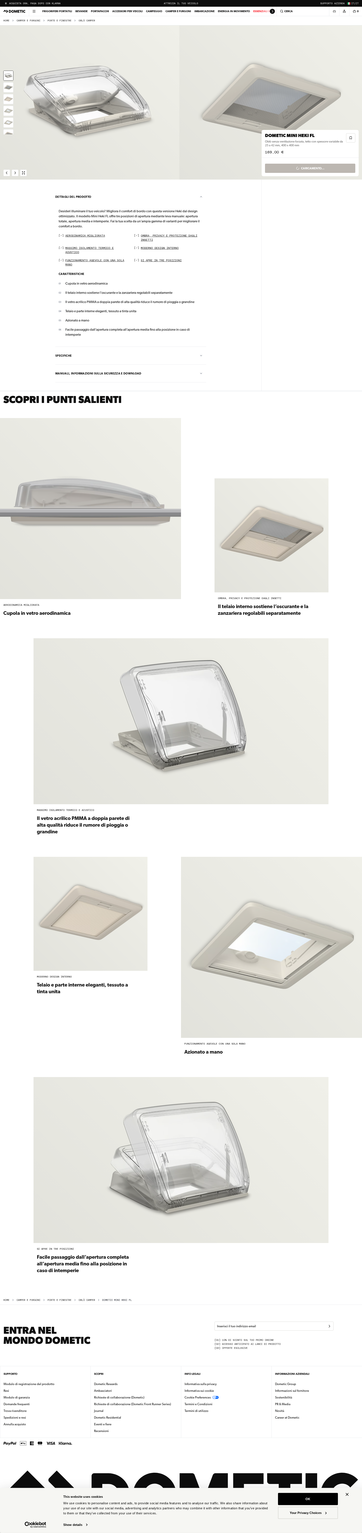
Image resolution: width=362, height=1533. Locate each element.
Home (6, 20)
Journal (98, 1411)
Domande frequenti (17, 1404)
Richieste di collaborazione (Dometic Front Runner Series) (132, 1404)
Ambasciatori (103, 1391)
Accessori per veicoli (127, 11)
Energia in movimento (234, 11)
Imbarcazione (204, 11)
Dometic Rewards (106, 1384)
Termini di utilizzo (196, 1411)
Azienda (339, 3)
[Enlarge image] (23, 173)
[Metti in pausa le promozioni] (5, 3)
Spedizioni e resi (15, 1417)
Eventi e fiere (102, 1424)
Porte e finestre (59, 20)
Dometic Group (298, 1384)
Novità (292, 1411)
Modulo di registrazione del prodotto (29, 1384)
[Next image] (271, 102)
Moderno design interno (160, 248)
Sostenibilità (283, 1397)
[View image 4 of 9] (8, 111)
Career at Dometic (300, 1417)
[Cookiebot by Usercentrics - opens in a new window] (35, 1525)
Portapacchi (100, 11)
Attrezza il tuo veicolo (181, 3)
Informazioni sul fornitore (292, 1391)
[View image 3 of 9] (8, 99)
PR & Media (296, 1404)
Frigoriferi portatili (57, 11)
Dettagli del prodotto (73, 196)
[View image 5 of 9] (8, 123)
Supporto (326, 3)
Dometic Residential (120, 1417)
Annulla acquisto (15, 1424)
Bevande (81, 11)
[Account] (344, 11)
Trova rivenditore (15, 1411)
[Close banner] (347, 1494)
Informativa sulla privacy (201, 1384)
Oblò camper (87, 20)
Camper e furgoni (178, 11)
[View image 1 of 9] (8, 76)
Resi (6, 1391)
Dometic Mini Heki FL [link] (117, 1300)
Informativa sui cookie (199, 1391)
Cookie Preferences (198, 1397)
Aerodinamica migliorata (85, 235)
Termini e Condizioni (198, 1404)
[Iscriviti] (329, 1326)
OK (307, 1499)
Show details (72, 1525)
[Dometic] (14, 11)
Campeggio (154, 11)
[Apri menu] (34, 11)
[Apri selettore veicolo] (334, 11)
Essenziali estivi (264, 11)
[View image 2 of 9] (8, 87)
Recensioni (101, 1431)
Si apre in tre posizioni (161, 260)
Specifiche (63, 355)
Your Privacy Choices (306, 1512)
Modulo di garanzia (17, 1397)
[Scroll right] (272, 11)
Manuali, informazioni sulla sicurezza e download (98, 373)
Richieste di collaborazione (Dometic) (119, 1397)
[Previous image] (90, 102)
